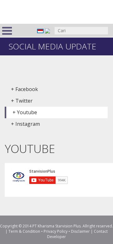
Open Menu (7, 31)
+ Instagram (25, 123)
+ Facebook (24, 89)
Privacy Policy (55, 231)
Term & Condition (24, 231)
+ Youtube (25, 112)
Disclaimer (80, 231)
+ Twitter (22, 100)
